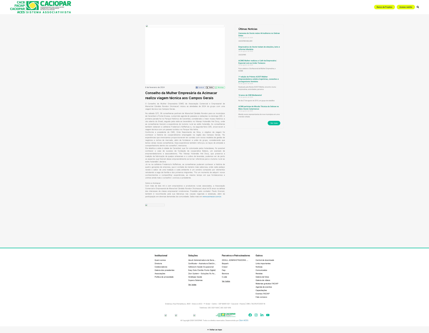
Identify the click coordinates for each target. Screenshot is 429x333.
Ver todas (192, 284)
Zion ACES (243, 320)
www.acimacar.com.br (212, 196)
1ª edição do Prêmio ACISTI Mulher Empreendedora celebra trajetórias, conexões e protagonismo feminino (258, 79)
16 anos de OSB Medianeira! (250, 95)
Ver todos (226, 281)
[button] (200, 87)
